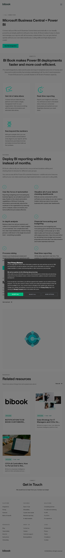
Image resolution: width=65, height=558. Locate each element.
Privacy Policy (45, 287)
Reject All (32, 294)
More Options (49, 294)
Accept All (15, 294)
